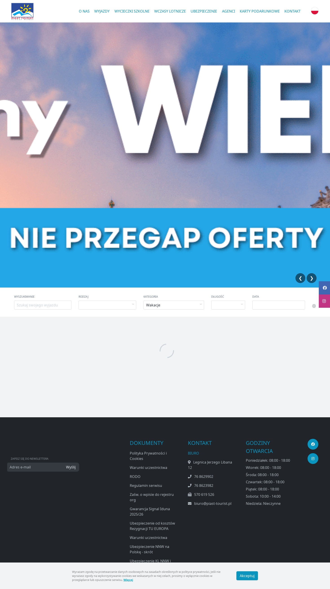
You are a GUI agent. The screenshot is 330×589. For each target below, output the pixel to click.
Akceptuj (247, 575)
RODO (135, 476)
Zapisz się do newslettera (29, 459)
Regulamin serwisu (146, 485)
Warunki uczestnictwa (148, 467)
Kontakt (292, 11)
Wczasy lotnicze (170, 11)
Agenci (228, 11)
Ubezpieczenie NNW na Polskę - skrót (149, 549)
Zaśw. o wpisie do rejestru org (152, 497)
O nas (84, 11)
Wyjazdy (102, 11)
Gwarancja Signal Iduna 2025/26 (150, 511)
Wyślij (71, 467)
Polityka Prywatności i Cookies (148, 456)
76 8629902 (203, 476)
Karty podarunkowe (260, 11)
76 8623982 (203, 485)
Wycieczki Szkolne (132, 11)
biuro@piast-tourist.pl (212, 503)
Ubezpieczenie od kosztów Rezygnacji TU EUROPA (152, 526)
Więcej (128, 580)
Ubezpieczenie (204, 11)
